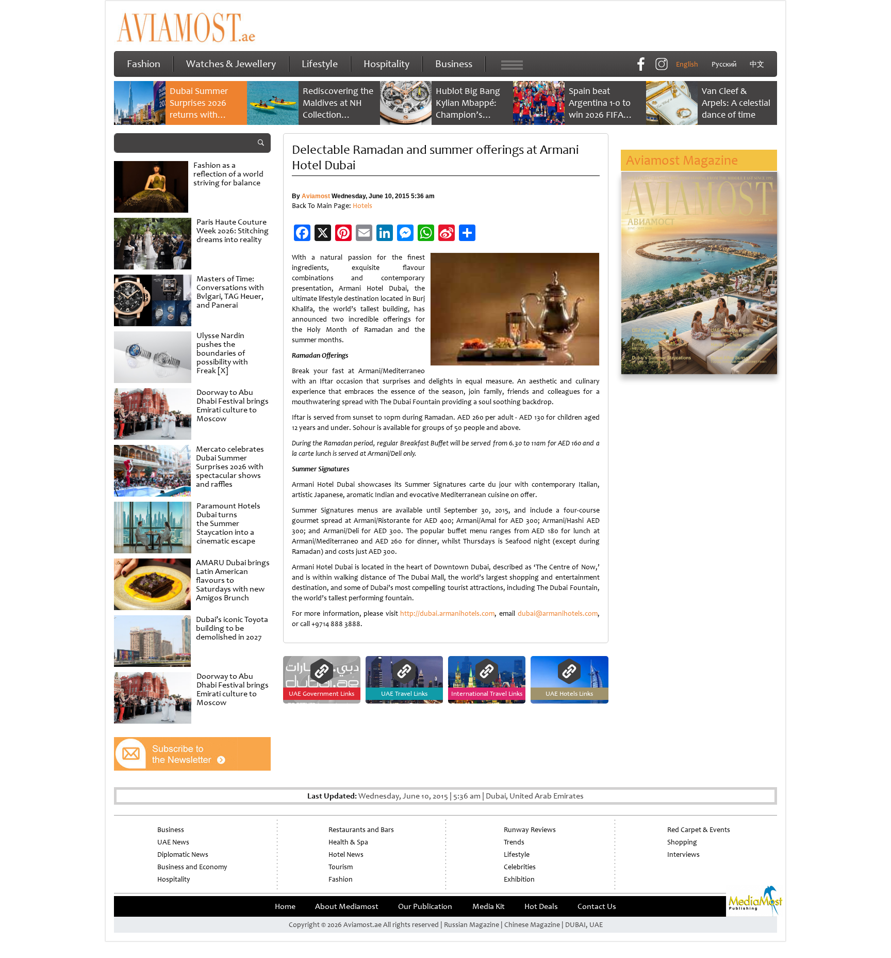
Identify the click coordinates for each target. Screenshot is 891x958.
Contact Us (597, 906)
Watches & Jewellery (231, 63)
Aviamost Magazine (682, 160)
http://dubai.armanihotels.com (447, 613)
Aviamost (316, 196)
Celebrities (520, 867)
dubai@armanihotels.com (558, 613)
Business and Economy (192, 867)
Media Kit (488, 906)
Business (453, 63)
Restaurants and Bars (361, 829)
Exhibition (519, 879)
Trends (514, 842)
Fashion (143, 63)
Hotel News (346, 854)
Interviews (683, 854)
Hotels (362, 205)
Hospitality (386, 63)
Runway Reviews (530, 829)
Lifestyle (320, 63)
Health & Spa (348, 842)
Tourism (340, 867)
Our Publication (425, 906)
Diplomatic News (182, 854)
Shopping (682, 842)
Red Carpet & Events (698, 829)
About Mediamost (346, 906)
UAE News (173, 842)
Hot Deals (541, 906)
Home (285, 906)
